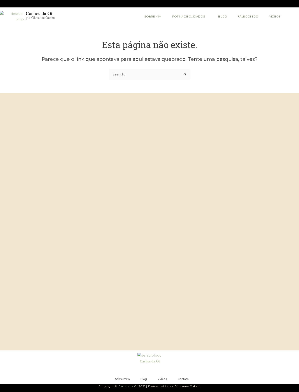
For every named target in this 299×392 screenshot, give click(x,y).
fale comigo (248, 16)
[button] (189, 16)
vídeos (275, 16)
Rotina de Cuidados (188, 16)
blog (222, 16)
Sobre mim (152, 16)
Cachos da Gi (150, 361)
